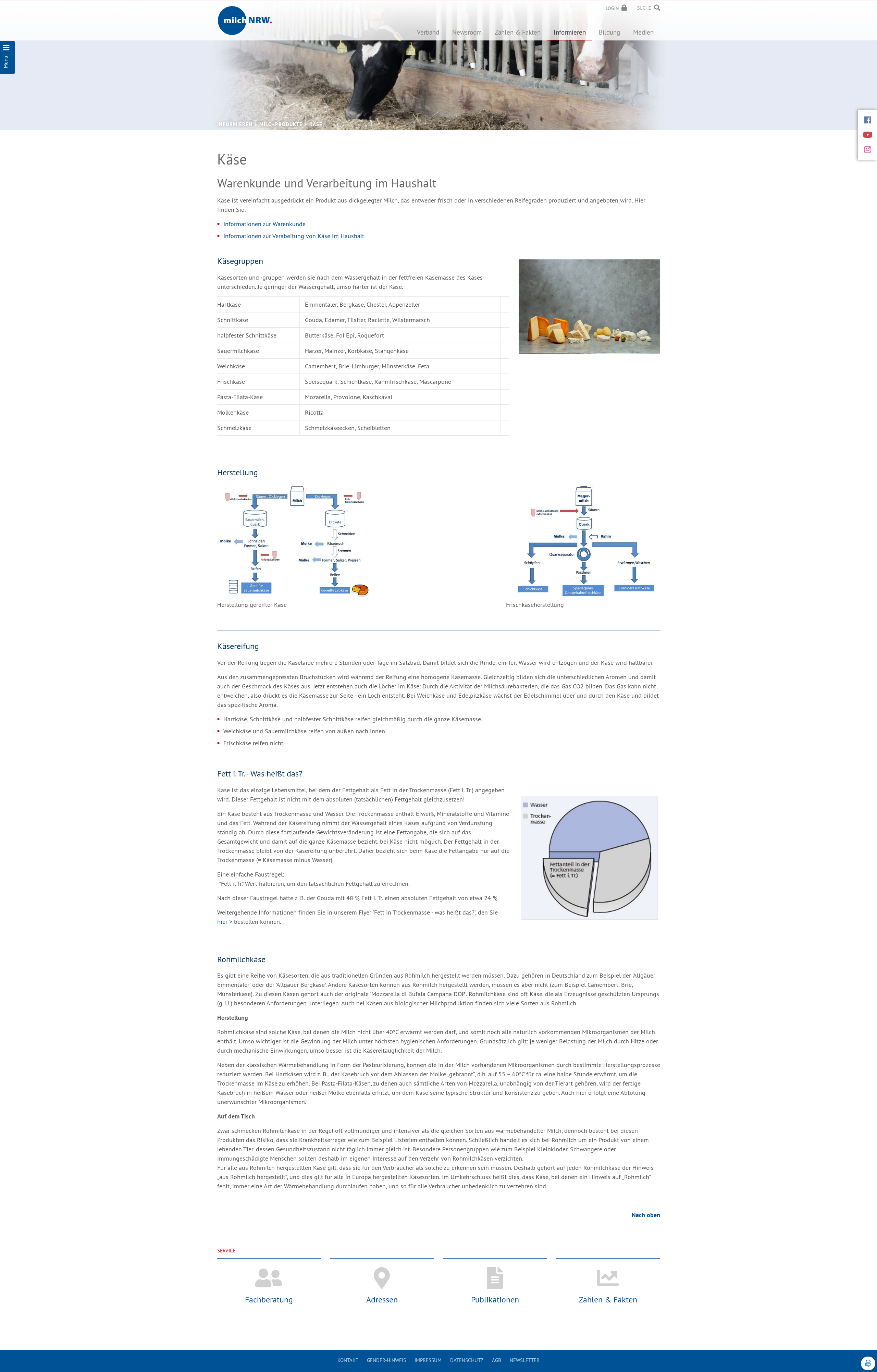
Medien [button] (643, 32)
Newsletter (525, 1360)
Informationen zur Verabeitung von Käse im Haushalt (293, 236)
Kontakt (347, 1360)
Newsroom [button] (467, 32)
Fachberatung (269, 1299)
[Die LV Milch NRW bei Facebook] (867, 120)
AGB (496, 1360)
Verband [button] (428, 32)
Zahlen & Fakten (608, 1299)
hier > (224, 922)
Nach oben (646, 1215)
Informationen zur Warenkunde (264, 224)
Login (612, 8)
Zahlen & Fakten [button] (518, 32)
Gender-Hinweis (386, 1360)
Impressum (428, 1360)
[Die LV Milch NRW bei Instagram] (867, 149)
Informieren (234, 124)
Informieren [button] (570, 32)
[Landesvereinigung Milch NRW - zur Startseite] (244, 15)
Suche (644, 8)
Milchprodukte (280, 124)
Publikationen (495, 1299)
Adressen (382, 1299)
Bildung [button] (609, 32)
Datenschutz (466, 1360)
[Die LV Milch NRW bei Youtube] (867, 134)
